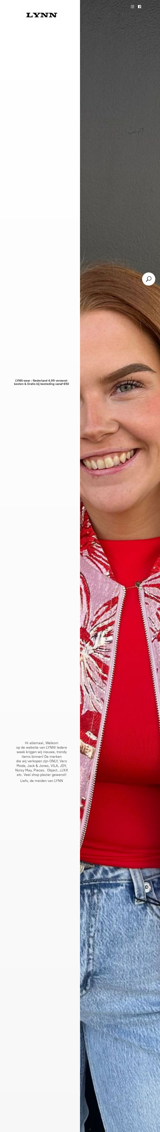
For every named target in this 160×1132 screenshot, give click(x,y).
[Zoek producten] (148, 279)
